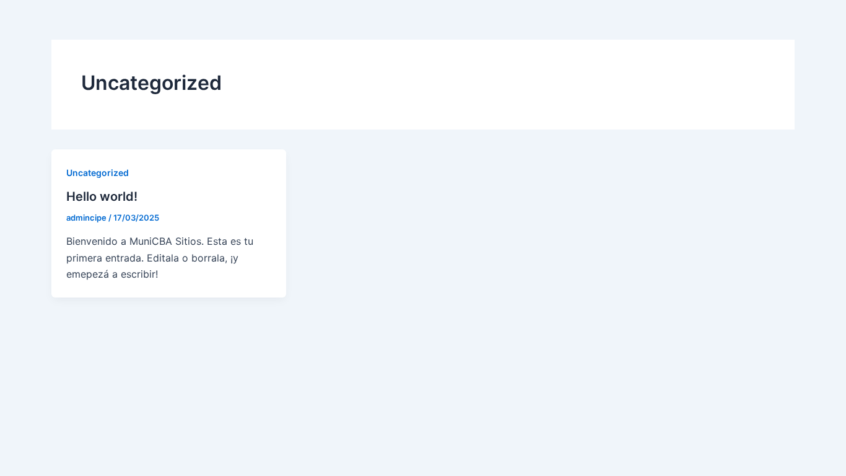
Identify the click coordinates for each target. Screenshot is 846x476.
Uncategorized (97, 172)
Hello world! (101, 196)
